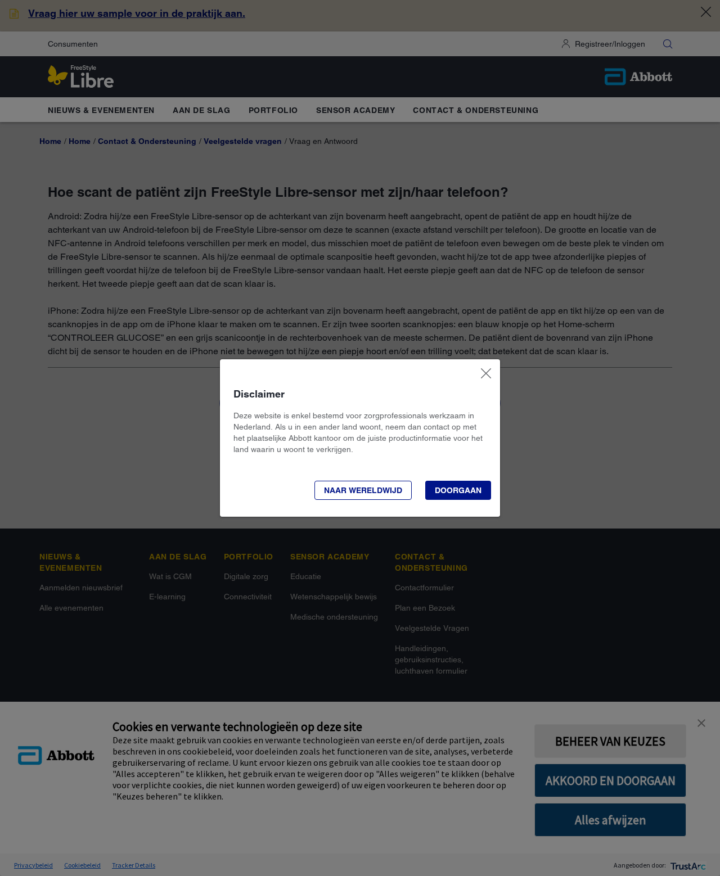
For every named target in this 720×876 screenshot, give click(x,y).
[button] (363, 490)
